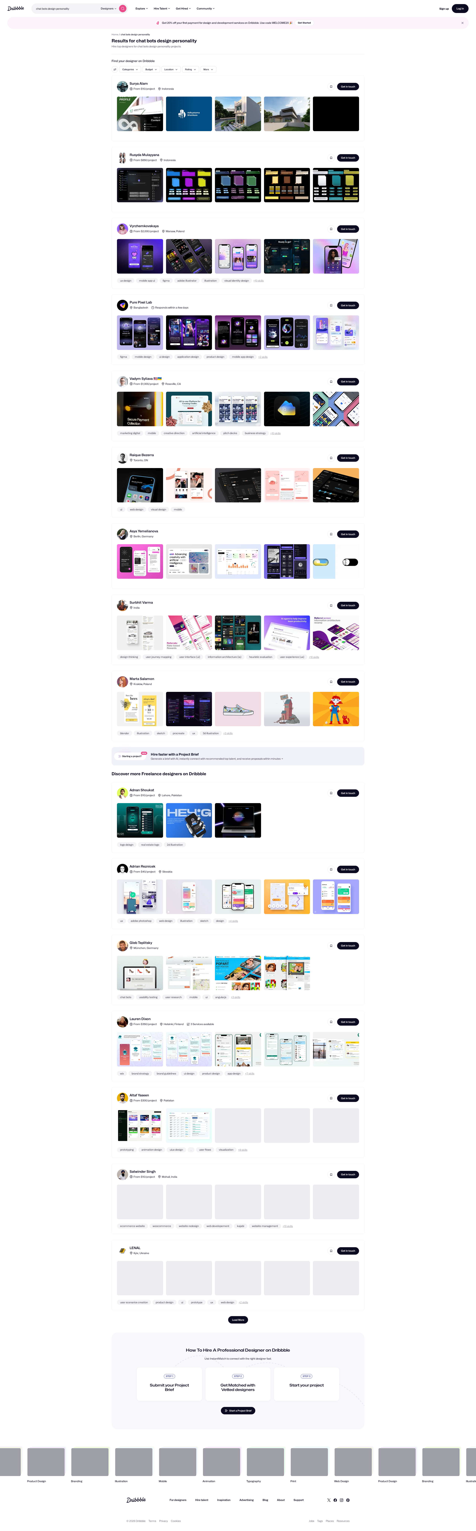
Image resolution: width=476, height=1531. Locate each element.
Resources (343, 1520)
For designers (178, 1499)
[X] (329, 1500)
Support (299, 1499)
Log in (460, 8)
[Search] (122, 8)
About (281, 1499)
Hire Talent (160, 8)
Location (168, 69)
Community (204, 8)
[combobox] (65, 9)
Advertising (246, 1499)
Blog (265, 1499)
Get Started (304, 22)
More (206, 69)
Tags (320, 1520)
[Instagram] (341, 1500)
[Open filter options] (115, 69)
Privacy (163, 1520)
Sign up (444, 8)
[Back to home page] (15, 8)
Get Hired (182, 8)
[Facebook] (335, 1500)
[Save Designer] (331, 86)
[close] (462, 23)
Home (115, 34)
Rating (188, 69)
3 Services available (202, 1024)
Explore (140, 8)
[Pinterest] (348, 1500)
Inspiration (224, 1499)
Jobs (311, 1520)
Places (330, 1520)
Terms (152, 1520)
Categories (128, 69)
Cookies (176, 1520)
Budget (149, 69)
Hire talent (201, 1499)
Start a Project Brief (240, 1410)
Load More (238, 1319)
